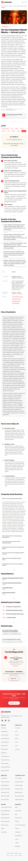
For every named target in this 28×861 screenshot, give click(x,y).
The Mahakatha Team (10, 109)
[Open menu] (25, 2)
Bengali (16, 128)
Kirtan (16, 742)
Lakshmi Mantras (5, 742)
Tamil (12, 128)
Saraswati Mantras (5, 759)
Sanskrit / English (5, 128)
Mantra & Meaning (5, 817)
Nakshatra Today (19, 788)
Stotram (17, 735)
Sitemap (20, 855)
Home (2, 6)
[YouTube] (2, 720)
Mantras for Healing (5, 788)
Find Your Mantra (5, 799)
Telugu (21, 128)
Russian (13, 131)
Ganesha (10, 6)
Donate (16, 839)
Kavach (16, 738)
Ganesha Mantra (5, 26)
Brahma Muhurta (18, 792)
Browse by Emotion (5, 821)
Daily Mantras (18, 810)
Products (17, 821)
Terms (11, 855)
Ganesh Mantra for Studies (17, 296)
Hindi (9, 131)
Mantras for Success (16, 299)
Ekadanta (20, 293)
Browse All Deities (5, 770)
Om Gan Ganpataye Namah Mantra (20, 6)
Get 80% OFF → (14, 703)
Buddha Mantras (4, 763)
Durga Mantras (4, 749)
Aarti (16, 731)
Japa (16, 745)
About (16, 807)
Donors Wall (3, 832)
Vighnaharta (14, 293)
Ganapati (14, 292)
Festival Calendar (19, 785)
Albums (2, 828)
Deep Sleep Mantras (5, 810)
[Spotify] (5, 720)
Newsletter (17, 846)
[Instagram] (9, 720)
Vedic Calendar (18, 778)
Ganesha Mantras (5, 738)
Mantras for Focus (5, 792)
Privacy (7, 855)
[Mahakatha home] (6, 2)
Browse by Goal (4, 825)
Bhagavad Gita (18, 817)
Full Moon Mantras (19, 799)
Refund (15, 855)
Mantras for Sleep (5, 781)
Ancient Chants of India (6, 807)
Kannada (3, 131)
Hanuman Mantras (5, 756)
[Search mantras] (22, 2)
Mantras (6, 6)
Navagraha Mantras (5, 767)
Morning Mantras (15, 303)
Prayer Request (18, 835)
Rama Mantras (4, 745)
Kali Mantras (4, 752)
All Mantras (3, 727)
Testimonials (18, 832)
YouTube (17, 828)
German (23, 131)
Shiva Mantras (4, 731)
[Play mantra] (3, 115)
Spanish (18, 131)
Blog (16, 814)
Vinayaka (19, 292)
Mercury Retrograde (19, 796)
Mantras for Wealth (16, 301)
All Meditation (4, 778)
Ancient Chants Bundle (20, 825)
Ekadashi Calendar (19, 781)
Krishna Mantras (4, 735)
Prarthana (17, 749)
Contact (17, 842)
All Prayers (17, 727)
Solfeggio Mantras (5, 814)
